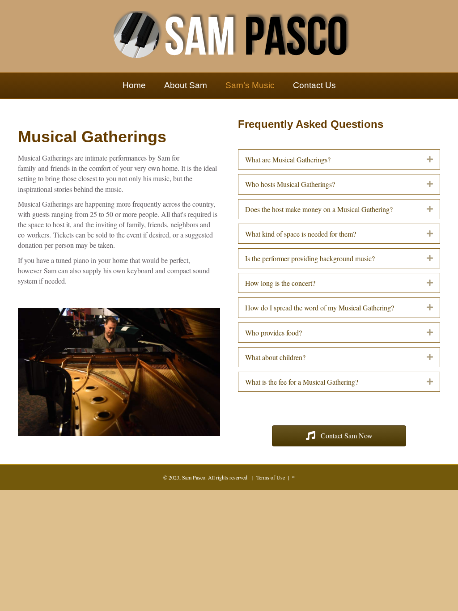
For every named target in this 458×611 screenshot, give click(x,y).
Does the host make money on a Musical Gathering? (319, 209)
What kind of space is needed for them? (300, 233)
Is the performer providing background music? (310, 258)
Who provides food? (273, 332)
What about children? (275, 357)
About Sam (185, 85)
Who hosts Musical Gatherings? (290, 184)
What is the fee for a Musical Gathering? (301, 381)
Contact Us (314, 85)
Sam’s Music (250, 85)
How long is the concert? (280, 283)
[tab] (339, 159)
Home (134, 85)
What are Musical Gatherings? (288, 159)
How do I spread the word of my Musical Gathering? (319, 307)
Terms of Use (270, 477)
